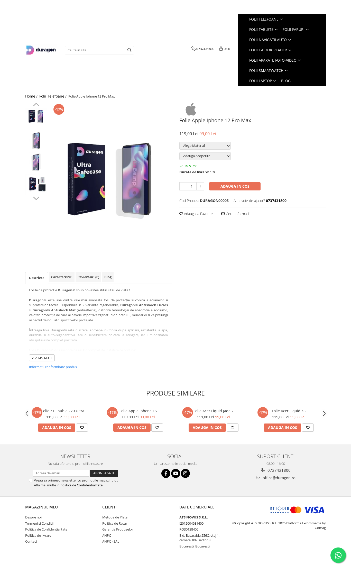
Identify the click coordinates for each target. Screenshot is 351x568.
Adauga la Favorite (198, 213)
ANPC (106, 535)
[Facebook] (165, 473)
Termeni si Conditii (39, 523)
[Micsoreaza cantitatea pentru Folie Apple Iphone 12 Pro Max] (183, 186)
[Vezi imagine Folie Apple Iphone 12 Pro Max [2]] (36, 162)
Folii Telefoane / (53, 96)
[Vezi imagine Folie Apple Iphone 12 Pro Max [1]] (36, 140)
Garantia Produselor (117, 529)
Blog (286, 80)
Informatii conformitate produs (53, 366)
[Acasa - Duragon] (41, 50)
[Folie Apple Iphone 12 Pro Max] (111, 179)
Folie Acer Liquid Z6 (289, 410)
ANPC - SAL (110, 541)
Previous (36, 105)
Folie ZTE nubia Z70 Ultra (62, 410)
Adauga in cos (235, 186)
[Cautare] (129, 50)
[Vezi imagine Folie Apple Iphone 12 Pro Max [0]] (36, 116)
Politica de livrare (38, 535)
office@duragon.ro (278, 477)
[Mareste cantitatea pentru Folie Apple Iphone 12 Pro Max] (200, 186)
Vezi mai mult (42, 358)
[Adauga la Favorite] (82, 427)
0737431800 (278, 470)
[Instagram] (185, 473)
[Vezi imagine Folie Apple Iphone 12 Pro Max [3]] (36, 184)
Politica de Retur (114, 523)
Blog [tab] (108, 277)
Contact (31, 541)
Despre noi (33, 517)
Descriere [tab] (36, 277)
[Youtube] (175, 473)
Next (36, 197)
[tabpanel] (111, 179)
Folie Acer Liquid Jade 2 (213, 410)
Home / (32, 96)
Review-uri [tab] (88, 277)
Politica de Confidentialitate (81, 485)
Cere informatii (237, 213)
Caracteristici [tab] (61, 277)
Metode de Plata (114, 517)
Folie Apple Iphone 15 (138, 410)
